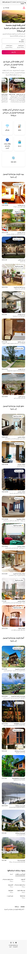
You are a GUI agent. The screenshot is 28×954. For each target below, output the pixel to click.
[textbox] (19, 47)
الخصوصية (15, 946)
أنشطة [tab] (11, 874)
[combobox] (13, 42)
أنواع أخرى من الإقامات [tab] (20, 874)
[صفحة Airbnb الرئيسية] (24, 7)
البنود (10, 946)
